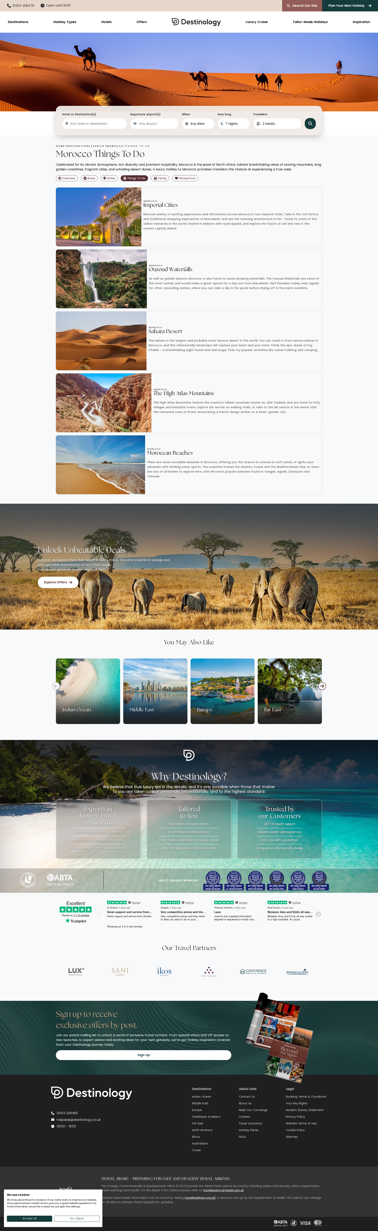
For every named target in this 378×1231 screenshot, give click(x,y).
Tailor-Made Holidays (310, 22)
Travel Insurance (250, 1123)
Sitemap (292, 1137)
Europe (197, 1110)
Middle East (200, 1103)
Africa (196, 1137)
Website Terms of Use (301, 1123)
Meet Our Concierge (253, 1110)
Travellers (260, 114)
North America (202, 1130)
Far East (197, 1123)
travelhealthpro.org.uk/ (200, 1198)
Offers (141, 22)
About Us (245, 1103)
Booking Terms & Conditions (306, 1097)
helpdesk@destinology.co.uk (79, 1119)
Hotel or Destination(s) (79, 114)
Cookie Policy (295, 1130)
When (186, 114)
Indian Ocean (201, 1097)
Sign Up (144, 1055)
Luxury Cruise (257, 22)
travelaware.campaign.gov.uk (223, 1190)
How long (224, 114)
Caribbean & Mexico (206, 1117)
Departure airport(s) (145, 114)
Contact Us (247, 1097)
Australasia (200, 1143)
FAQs (242, 1137)
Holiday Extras (248, 1130)
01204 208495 (67, 1113)
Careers (244, 1117)
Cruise (196, 1150)
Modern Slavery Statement (304, 1110)
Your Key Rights (296, 1103)
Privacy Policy (295, 1117)
